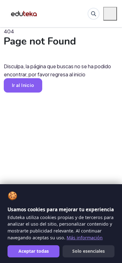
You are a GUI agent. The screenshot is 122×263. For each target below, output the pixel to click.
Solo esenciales (88, 251)
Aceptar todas (33, 251)
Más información (85, 238)
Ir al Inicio (23, 85)
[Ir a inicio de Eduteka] (24, 14)
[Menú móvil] (110, 14)
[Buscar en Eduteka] (93, 14)
